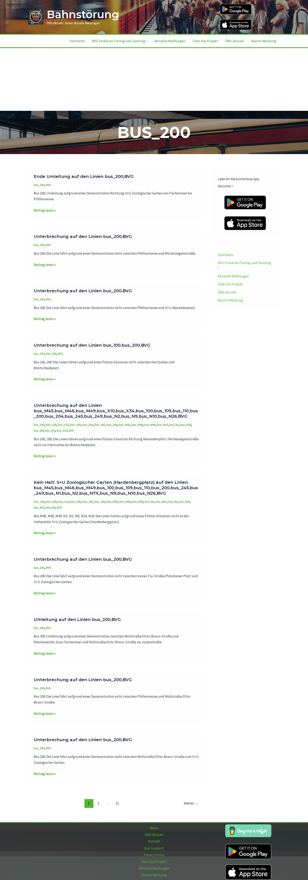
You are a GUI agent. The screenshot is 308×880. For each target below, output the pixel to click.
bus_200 (39, 185)
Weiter (191, 803)
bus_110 (63, 425)
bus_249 (112, 425)
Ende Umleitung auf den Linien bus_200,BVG (84, 176)
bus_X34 (62, 430)
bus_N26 (185, 425)
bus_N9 (38, 430)
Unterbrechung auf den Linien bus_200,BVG (83, 236)
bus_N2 (174, 425)
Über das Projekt (205, 41)
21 (117, 803)
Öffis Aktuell (234, 41)
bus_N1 (149, 501)
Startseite (77, 41)
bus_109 (51, 425)
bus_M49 (149, 425)
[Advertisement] (154, 79)
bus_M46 (137, 425)
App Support (154, 848)
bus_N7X (39, 507)
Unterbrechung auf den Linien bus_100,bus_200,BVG (92, 345)
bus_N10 (162, 425)
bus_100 (39, 353)
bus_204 (87, 425)
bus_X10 (50, 430)
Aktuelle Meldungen (169, 41)
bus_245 (99, 425)
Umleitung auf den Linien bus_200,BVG (77, 619)
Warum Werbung (263, 41)
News (154, 828)
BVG (48, 185)
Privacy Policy (154, 855)
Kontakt (154, 841)
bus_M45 (124, 425)
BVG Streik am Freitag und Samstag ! (119, 41)
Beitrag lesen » (45, 210)
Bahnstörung (83, 14)
